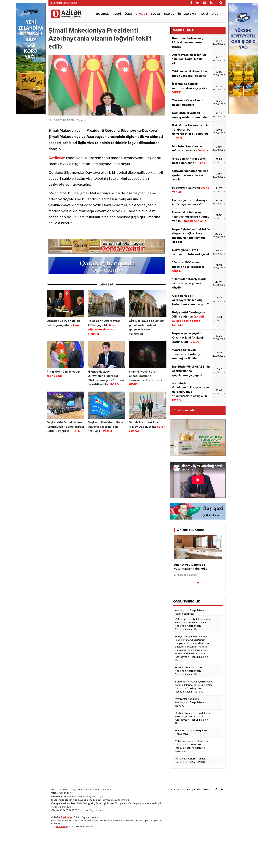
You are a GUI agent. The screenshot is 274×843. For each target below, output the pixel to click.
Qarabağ (102, 14)
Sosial (155, 14)
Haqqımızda (193, 789)
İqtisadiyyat (187, 14)
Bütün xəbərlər (186, 410)
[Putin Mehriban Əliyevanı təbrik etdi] (65, 354)
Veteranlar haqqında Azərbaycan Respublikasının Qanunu (191, 702)
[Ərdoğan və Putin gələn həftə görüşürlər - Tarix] (65, 303)
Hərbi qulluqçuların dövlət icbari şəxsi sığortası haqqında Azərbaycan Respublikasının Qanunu (193, 718)
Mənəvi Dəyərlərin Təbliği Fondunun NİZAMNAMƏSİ (190, 760)
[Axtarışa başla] (221, 3)
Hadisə (169, 14)
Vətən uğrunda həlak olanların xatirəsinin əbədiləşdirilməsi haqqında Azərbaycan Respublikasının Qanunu (193, 624)
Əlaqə (207, 789)
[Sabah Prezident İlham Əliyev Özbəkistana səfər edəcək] (147, 405)
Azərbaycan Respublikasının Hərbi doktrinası (191, 612)
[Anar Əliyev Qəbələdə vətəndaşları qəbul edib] (198, 547)
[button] (217, 560)
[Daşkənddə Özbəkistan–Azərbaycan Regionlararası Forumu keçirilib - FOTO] (65, 405)
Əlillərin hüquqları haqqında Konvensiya (191, 732)
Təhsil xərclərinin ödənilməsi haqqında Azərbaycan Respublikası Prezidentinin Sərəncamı (191, 746)
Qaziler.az (56, 158)
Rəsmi (117, 14)
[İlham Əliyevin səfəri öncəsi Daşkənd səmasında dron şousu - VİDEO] (147, 354)
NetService (61, 827)
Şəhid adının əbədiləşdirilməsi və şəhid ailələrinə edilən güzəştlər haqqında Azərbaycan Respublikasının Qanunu (194, 686)
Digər (216, 14)
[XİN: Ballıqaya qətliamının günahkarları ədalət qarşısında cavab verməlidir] (147, 303)
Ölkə (128, 14)
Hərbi (204, 14)
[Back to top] (264, 833)
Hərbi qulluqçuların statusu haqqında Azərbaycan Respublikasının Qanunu (190, 671)
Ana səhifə (177, 789)
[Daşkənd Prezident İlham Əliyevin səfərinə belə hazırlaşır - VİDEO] (106, 405)
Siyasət (141, 14)
